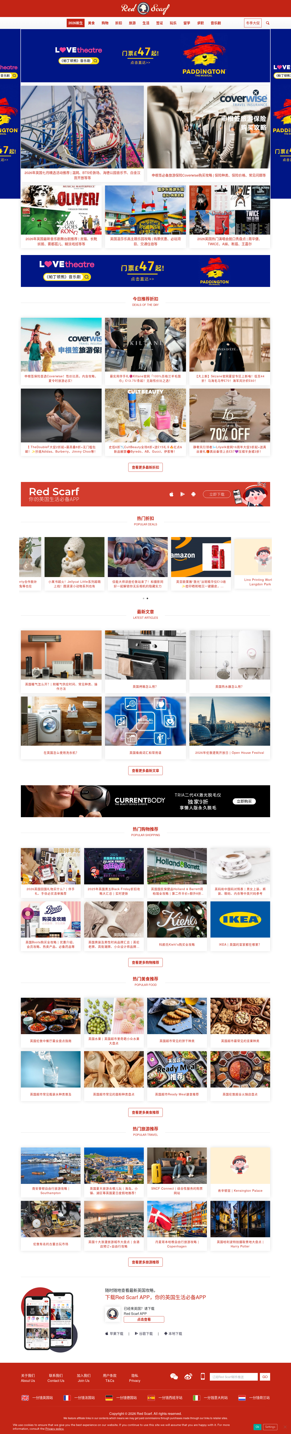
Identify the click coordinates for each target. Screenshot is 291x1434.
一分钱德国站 (126, 1397)
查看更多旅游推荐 (145, 1262)
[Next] (265, 565)
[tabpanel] (50, 565)
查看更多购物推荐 (145, 962)
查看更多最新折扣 (145, 467)
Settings (270, 1427)
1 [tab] (144, 598)
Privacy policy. (54, 1429)
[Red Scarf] (145, 4)
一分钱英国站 (42, 1397)
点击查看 (144, 1319)
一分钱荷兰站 (259, 1397)
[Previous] (26, 565)
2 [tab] (147, 598)
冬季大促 (253, 22)
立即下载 (217, 494)
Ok (257, 1427)
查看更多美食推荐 (145, 1112)
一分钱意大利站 (215, 1397)
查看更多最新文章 (145, 770)
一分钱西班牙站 (170, 1397)
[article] (82, 134)
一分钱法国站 (84, 1397)
